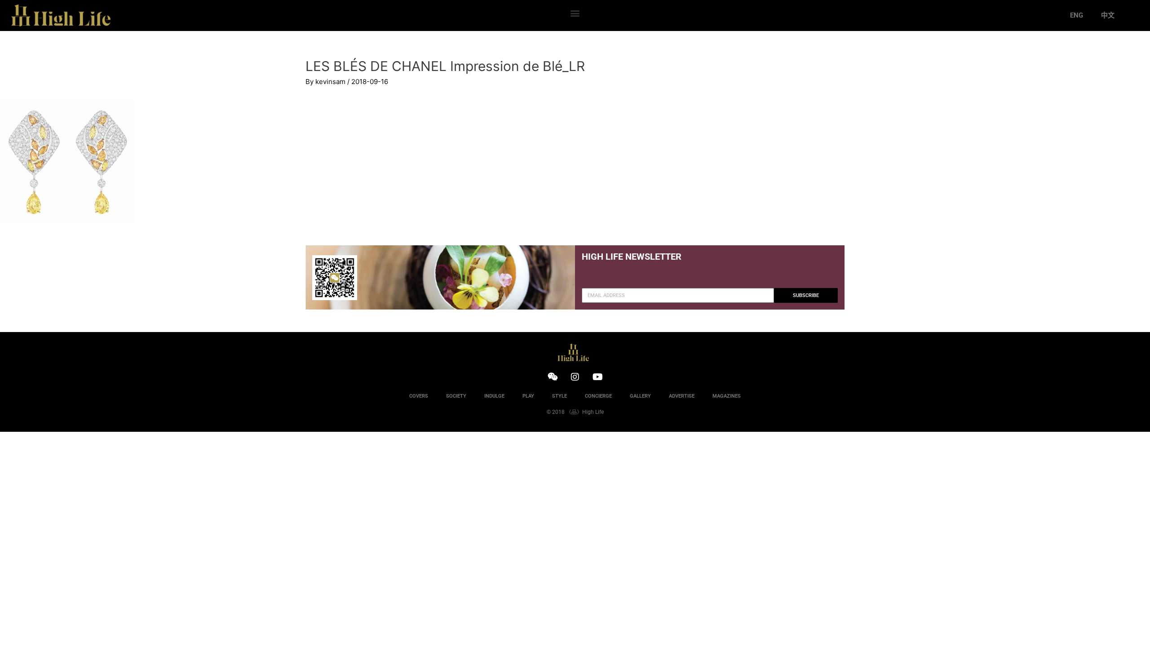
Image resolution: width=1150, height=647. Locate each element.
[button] (574, 13)
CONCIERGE (598, 396)
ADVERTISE (681, 396)
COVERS (418, 396)
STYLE (559, 396)
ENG (1076, 15)
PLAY (528, 396)
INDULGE (494, 396)
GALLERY (640, 396)
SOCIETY (456, 396)
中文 (1108, 15)
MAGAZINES (726, 396)
